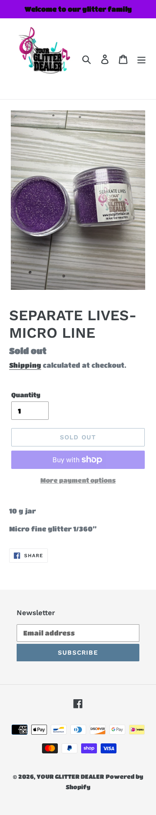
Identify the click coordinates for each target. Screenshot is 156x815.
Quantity (25, 395)
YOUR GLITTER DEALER (70, 776)
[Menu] (141, 58)
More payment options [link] (78, 480)
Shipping (25, 365)
